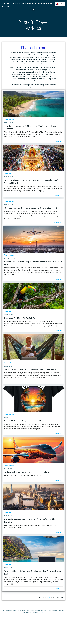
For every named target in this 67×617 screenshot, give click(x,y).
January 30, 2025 (9, 567)
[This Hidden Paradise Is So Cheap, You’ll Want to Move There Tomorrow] (33, 104)
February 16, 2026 (9, 122)
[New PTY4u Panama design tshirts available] (33, 399)
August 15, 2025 (8, 314)
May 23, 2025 (8, 366)
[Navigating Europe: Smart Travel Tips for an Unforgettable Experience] (33, 497)
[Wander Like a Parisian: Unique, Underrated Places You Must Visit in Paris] (33, 239)
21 (58, 597)
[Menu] (33, 9)
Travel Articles (9, 119)
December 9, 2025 (9, 258)
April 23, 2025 (8, 417)
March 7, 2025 (8, 469)
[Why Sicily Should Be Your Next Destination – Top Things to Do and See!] (33, 549)
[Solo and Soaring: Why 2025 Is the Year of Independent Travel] (33, 347)
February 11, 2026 (9, 176)
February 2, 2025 (9, 516)
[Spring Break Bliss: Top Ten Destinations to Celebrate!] (33, 450)
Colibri (42, 612)
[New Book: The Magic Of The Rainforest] (33, 296)
